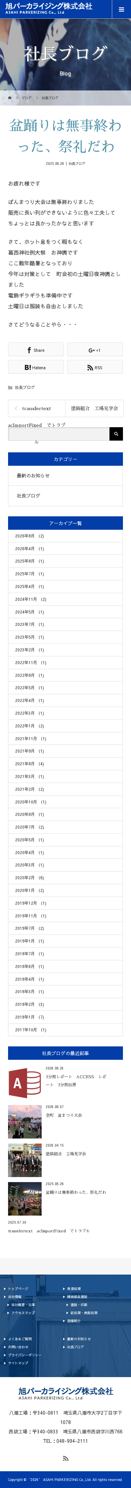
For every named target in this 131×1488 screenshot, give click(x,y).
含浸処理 (74, 1288)
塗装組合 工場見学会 (94, 408)
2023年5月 (29, 637)
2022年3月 (29, 713)
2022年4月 (29, 700)
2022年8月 (29, 675)
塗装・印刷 (79, 1304)
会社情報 (14, 1296)
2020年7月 (29, 827)
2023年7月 (29, 624)
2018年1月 (29, 1017)
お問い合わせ (18, 1347)
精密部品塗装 (77, 1296)
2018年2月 (29, 1004)
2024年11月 (30, 599)
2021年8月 (29, 763)
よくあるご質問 (20, 1339)
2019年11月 (30, 915)
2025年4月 (29, 586)
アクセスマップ (23, 1312)
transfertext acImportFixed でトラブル (37, 411)
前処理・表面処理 (84, 1312)
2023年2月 (29, 649)
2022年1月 (29, 725)
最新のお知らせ (33, 475)
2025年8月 (29, 561)
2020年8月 (29, 814)
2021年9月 (29, 751)
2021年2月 (29, 789)
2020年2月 (29, 877)
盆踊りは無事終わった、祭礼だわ (76, 1192)
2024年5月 (29, 611)
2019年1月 (29, 941)
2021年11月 (30, 738)
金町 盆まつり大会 (64, 1115)
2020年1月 (29, 890)
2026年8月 (29, 535)
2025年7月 (29, 573)
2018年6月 (29, 966)
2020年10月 (30, 801)
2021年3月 (29, 776)
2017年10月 (30, 1029)
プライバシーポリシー (25, 1355)
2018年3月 (29, 991)
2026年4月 (29, 548)
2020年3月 (29, 864)
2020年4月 (29, 852)
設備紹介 (74, 1320)
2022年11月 (30, 662)
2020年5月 (29, 839)
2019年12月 (30, 903)
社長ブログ (77, 163)
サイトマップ (18, 1363)
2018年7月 (29, 953)
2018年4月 (29, 979)
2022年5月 (29, 687)
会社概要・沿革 (23, 1304)
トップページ (18, 1288)
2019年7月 (29, 928)
